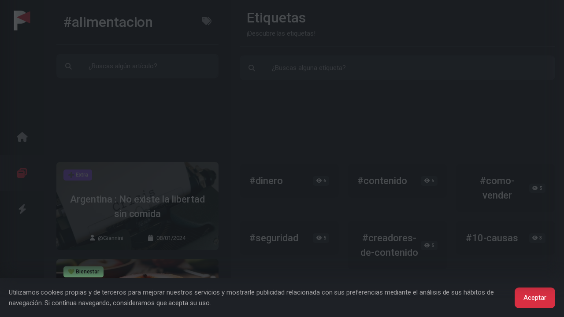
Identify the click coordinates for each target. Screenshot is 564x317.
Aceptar (534, 298)
